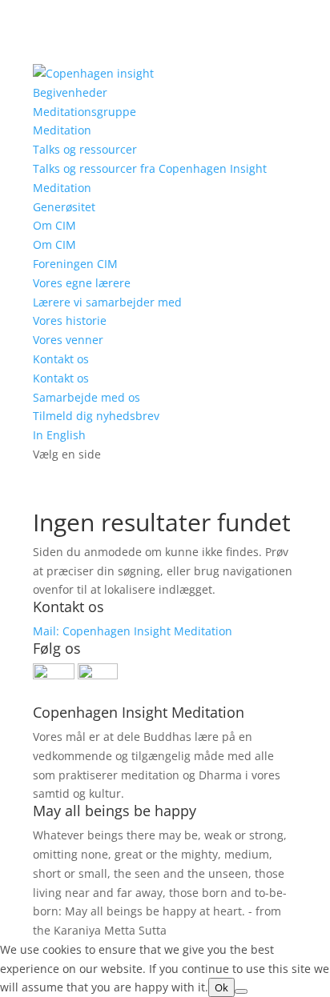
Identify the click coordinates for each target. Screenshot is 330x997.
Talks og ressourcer (85, 149)
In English (59, 434)
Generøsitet (64, 206)
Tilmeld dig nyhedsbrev (96, 415)
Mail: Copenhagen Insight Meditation (132, 631)
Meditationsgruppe (84, 111)
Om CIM (54, 225)
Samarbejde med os (86, 397)
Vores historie (70, 320)
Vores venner (68, 339)
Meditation (62, 130)
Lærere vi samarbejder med (107, 302)
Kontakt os (61, 358)
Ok (221, 987)
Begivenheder (70, 92)
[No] (241, 991)
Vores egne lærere (82, 282)
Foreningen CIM (75, 263)
